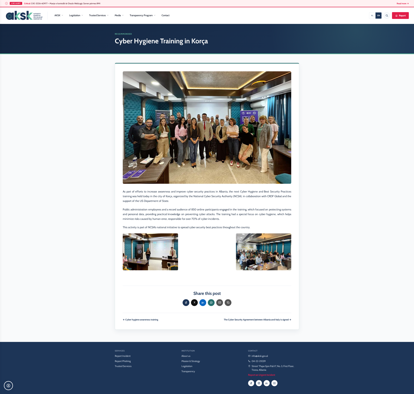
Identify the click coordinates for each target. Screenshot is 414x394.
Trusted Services (97, 15)
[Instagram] (259, 383)
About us (185, 356)
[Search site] (387, 15)
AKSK (57, 15)
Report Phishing (123, 361)
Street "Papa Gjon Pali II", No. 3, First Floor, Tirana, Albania (273, 368)
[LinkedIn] (267, 383)
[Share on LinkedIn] (202, 302)
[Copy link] (228, 302)
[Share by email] (219, 302)
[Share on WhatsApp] (211, 302)
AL (372, 15)
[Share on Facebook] (186, 302)
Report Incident (123, 356)
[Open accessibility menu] (8, 385)
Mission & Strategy (190, 361)
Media (118, 15)
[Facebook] (251, 383)
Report (402, 15)
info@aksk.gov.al (260, 356)
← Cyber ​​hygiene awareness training (140, 319)
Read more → (403, 3)
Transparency (188, 371)
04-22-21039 (259, 361)
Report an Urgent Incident (261, 374)
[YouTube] (274, 383)
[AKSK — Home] (24, 15)
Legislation (74, 15)
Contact (165, 15)
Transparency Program (141, 15)
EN (378, 15)
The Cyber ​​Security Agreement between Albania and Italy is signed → (257, 319)
